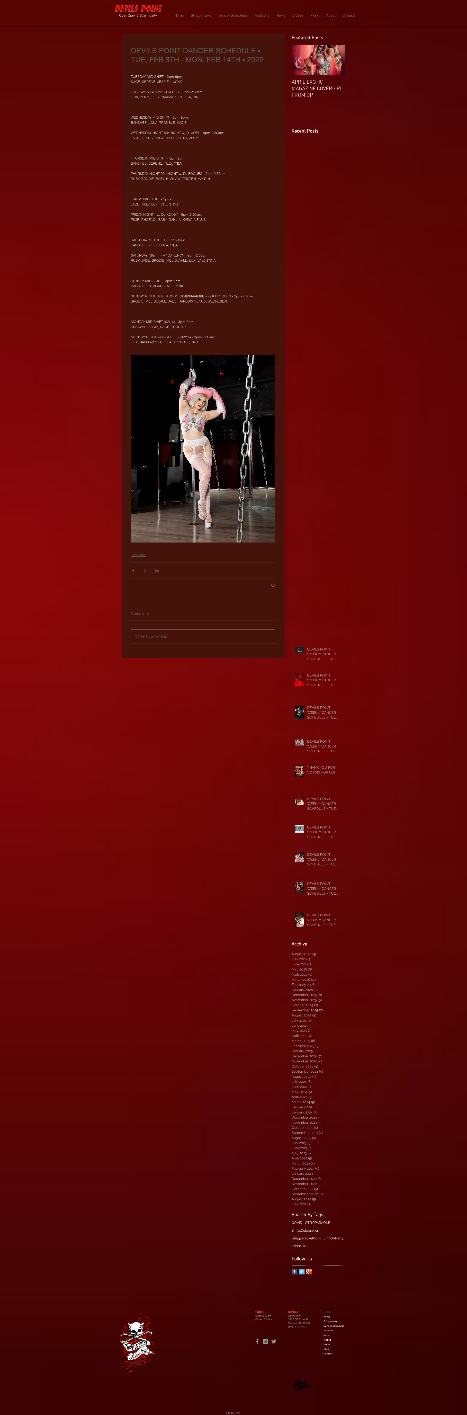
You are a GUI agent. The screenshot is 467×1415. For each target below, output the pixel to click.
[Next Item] (337, 60)
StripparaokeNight (306, 1238)
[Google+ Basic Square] (309, 1271)
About (326, 1349)
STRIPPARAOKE (317, 1223)
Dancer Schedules (333, 1325)
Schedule (138, 555)
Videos (327, 1339)
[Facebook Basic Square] (294, 1271)
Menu (326, 1344)
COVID (297, 1223)
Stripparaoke (330, 1321)
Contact (327, 1353)
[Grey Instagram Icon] (265, 1341)
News (326, 1335)
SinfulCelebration (305, 1230)
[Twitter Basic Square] (302, 1271)
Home (326, 1316)
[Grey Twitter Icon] (273, 1341)
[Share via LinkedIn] (157, 570)
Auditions (328, 1330)
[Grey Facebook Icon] (257, 1341)
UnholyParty (334, 1238)
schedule (299, 1246)
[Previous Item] (299, 60)
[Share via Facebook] (133, 570)
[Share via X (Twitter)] (145, 570)
